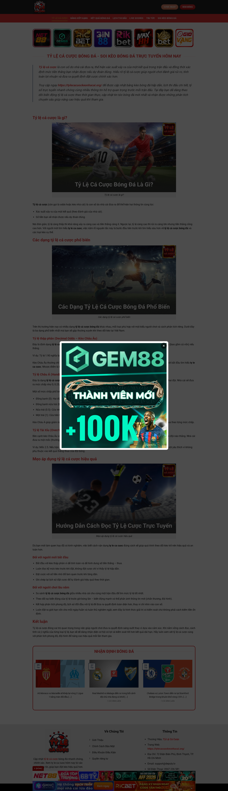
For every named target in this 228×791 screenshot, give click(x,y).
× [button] (164, 345)
